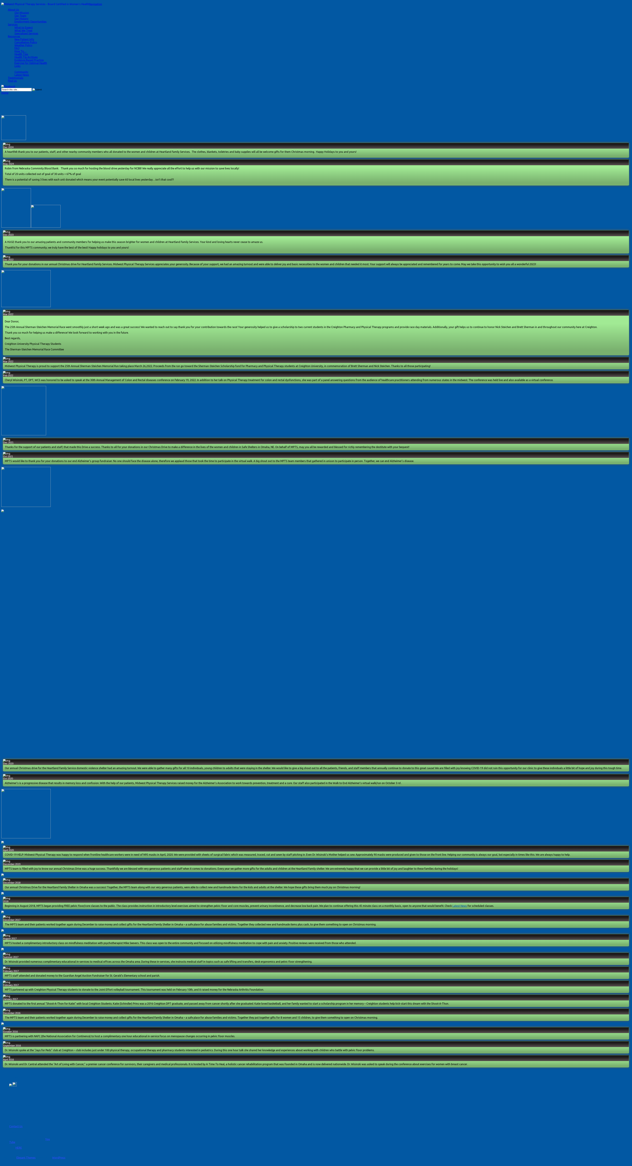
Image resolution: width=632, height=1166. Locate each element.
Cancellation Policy (25, 42)
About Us (13, 9)
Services (13, 24)
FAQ (16, 48)
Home (4, 92)
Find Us (12, 80)
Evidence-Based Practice (29, 60)
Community (15, 68)
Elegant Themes (26, 1157)
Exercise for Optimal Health (30, 63)
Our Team (20, 15)
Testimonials (15, 77)
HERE (18, 1147)
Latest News (21, 74)
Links (17, 66)
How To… (20, 51)
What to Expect (23, 27)
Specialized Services (26, 33)
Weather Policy (23, 45)
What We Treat (23, 30)
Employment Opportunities (30, 21)
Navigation (95, 4)
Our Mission (21, 12)
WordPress (58, 1157)
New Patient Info (24, 39)
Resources (14, 36)
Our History (21, 18)
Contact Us (16, 1126)
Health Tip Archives (26, 57)
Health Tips (21, 54)
